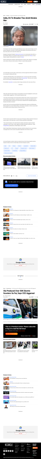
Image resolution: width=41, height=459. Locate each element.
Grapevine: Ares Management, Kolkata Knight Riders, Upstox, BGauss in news (22, 210)
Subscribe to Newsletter (11, 185)
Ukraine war (6, 148)
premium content (21, 330)
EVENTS (28, 448)
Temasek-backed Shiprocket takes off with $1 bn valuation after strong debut (21, 392)
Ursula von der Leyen (19, 54)
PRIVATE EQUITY (10, 4)
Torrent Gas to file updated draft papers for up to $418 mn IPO (19, 401)
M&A (22, 4)
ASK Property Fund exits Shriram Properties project (17, 406)
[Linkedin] (37, 24)
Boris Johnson (32, 148)
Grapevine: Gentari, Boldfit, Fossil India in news (17, 233)
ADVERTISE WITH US (17, 446)
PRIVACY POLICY (16, 452)
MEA (36, 1)
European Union (24, 148)
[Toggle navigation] (39, 1)
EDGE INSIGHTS (28, 452)
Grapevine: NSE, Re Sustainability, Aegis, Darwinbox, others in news (20, 219)
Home (4, 15)
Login (25, 1)
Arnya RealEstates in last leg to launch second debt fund (18, 378)
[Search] (22, 1)
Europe (16, 148)
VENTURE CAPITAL (17, 4)
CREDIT (25, 4)
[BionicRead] (30, 24)
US (12, 148)
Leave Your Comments (32, 175)
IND (34, 1)
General (7, 15)
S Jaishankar (14, 150)
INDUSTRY (28, 4)
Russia (31, 55)
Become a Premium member (11, 333)
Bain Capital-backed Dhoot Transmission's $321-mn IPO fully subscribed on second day (9, 351)
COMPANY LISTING (22, 446)
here (31, 335)
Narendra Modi (7, 150)
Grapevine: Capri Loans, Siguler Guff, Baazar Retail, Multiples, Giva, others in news (22, 238)
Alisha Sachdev (8, 295)
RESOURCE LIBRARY (23, 450)
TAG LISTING (23, 448)
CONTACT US (17, 448)
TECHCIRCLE (29, 446)
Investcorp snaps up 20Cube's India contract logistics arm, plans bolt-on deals (21, 387)
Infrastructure (8, 288)
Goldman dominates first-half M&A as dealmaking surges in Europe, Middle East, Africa (9, 168)
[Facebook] (33, 24)
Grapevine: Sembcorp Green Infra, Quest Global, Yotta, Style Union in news (21, 224)
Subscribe (30, 1)
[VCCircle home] (3, 1)
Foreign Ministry (6, 125)
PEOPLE (33, 4)
